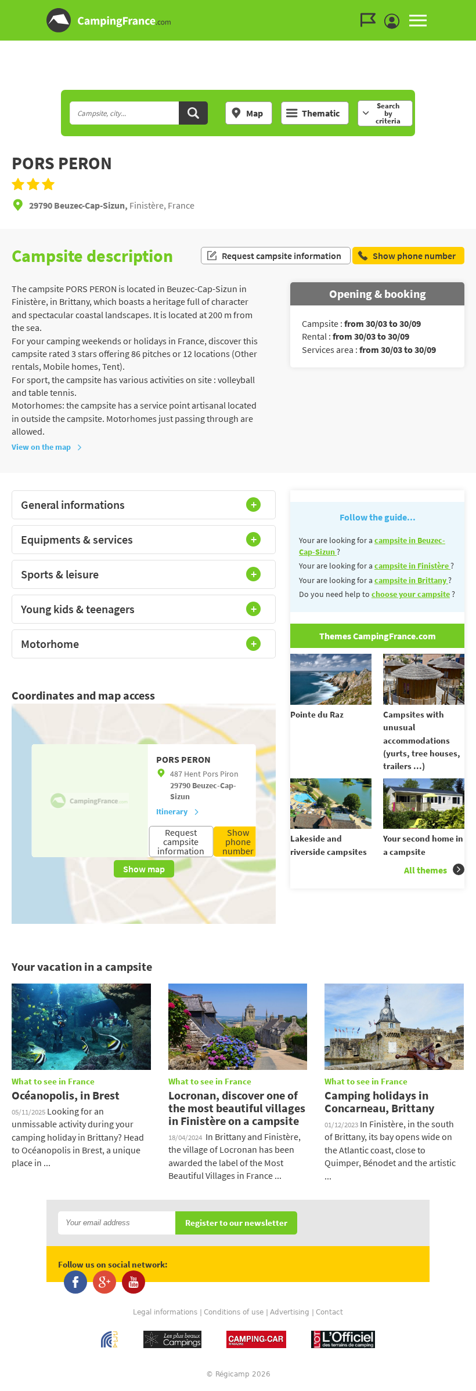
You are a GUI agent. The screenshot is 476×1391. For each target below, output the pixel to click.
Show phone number (238, 841)
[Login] (394, 21)
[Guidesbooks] (370, 20)
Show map (144, 869)
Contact (329, 1312)
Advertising (289, 1312)
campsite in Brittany (411, 580)
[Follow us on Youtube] (133, 1282)
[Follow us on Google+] (104, 1282)
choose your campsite (411, 594)
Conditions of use (234, 1312)
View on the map (41, 447)
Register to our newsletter (236, 1223)
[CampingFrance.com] (238, 20)
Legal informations (165, 1312)
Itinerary (171, 811)
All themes (425, 870)
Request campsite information (281, 255)
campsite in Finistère (412, 565)
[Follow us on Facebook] (75, 1282)
